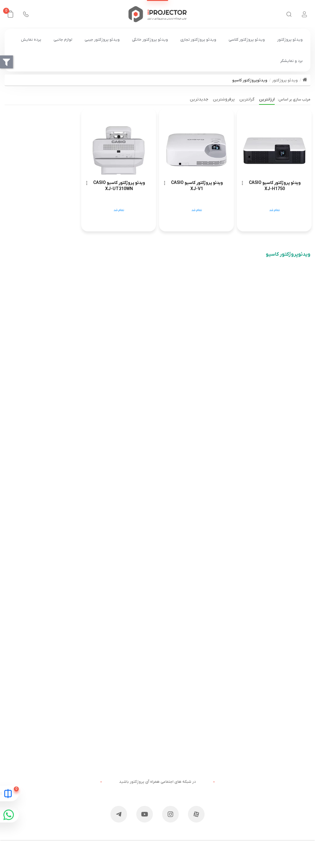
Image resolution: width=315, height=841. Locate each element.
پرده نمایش (31, 39)
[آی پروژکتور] (157, 14)
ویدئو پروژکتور (290, 39)
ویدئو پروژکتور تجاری (198, 39)
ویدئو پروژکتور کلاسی (247, 39)
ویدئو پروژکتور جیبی (102, 39)
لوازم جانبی (63, 39)
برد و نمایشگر (291, 60)
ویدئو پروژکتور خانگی (150, 39)
